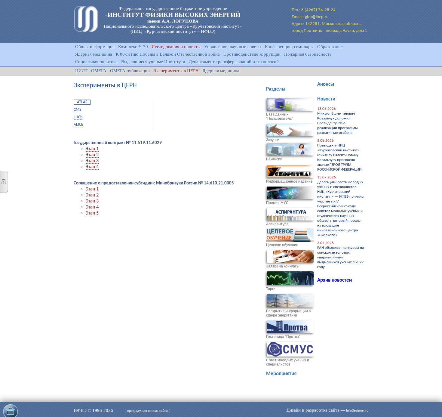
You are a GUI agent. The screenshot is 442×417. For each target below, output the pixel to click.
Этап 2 (92, 155)
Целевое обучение (282, 245)
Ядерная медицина (93, 54)
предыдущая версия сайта (147, 411)
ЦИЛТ (81, 70)
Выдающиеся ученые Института (153, 61)
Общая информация (95, 46)
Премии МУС (277, 203)
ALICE (78, 124)
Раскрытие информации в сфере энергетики (288, 313)
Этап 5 (92, 213)
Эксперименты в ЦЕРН (176, 70)
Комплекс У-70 (133, 46)
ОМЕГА (98, 70)
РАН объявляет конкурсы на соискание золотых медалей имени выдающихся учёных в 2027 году (340, 257)
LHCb (78, 117)
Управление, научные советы (232, 46)
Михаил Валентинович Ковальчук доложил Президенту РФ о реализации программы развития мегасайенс (337, 123)
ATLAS (82, 102)
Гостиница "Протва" (283, 337)
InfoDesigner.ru (357, 410)
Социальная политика (96, 61)
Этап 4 (92, 167)
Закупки (272, 140)
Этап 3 (92, 161)
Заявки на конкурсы (282, 266)
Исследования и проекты (176, 46)
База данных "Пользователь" (279, 116)
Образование (330, 46)
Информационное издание (289, 181)
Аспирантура (277, 224)
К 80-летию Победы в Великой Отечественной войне (168, 54)
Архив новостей (334, 280)
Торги (270, 289)
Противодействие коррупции (252, 54)
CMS (77, 109)
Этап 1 (92, 149)
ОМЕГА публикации (130, 70)
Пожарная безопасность (308, 54)
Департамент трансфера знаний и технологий (234, 61)
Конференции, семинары (289, 46)
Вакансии (274, 159)
